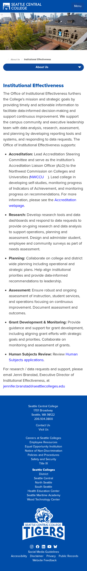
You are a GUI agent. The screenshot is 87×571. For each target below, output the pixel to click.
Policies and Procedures (43, 455)
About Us (15, 59)
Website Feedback (45, 560)
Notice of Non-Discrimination (43, 451)
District (43, 474)
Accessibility (19, 556)
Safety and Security (43, 459)
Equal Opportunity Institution (43, 446)
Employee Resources (43, 442)
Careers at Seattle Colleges (43, 438)
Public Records (68, 556)
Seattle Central (43, 478)
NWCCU (37, 177)
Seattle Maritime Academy (43, 495)
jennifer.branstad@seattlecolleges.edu (34, 386)
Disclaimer (37, 556)
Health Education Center (44, 491)
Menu (78, 6)
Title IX (43, 463)
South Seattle (43, 487)
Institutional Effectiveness (37, 59)
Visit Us (44, 429)
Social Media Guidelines (43, 552)
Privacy (51, 556)
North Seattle (43, 482)
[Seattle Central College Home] (22, 7)
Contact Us (43, 425)
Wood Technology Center (43, 499)
